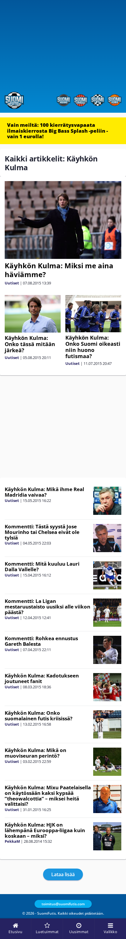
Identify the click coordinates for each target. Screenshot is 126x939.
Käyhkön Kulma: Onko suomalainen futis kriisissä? (38, 715)
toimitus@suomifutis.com (63, 903)
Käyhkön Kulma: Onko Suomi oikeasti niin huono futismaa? (92, 347)
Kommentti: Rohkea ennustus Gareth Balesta (41, 641)
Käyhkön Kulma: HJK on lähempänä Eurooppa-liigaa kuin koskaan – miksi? (45, 830)
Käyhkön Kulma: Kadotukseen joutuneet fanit (42, 678)
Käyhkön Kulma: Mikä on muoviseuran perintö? (35, 753)
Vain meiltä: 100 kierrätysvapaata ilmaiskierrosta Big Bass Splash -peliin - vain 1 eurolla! (57, 131)
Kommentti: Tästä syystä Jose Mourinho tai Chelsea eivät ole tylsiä (42, 532)
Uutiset (12, 283)
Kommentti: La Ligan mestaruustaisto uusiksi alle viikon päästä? (47, 606)
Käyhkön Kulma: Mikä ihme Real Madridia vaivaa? (44, 492)
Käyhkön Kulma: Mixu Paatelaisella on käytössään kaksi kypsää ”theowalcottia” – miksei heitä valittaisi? (48, 795)
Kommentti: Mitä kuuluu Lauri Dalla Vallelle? (42, 566)
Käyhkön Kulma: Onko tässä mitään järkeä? (30, 344)
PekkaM (12, 841)
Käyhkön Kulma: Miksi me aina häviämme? (59, 270)
